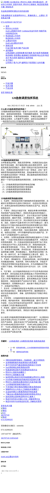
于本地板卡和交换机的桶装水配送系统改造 (23, 387)
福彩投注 (21, 58)
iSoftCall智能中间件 (13, 31)
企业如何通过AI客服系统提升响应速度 (21, 392)
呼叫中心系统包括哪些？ (16, 372)
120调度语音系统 (26, 341)
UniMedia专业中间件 (30, 31)
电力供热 (13, 58)
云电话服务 (10, 53)
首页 (7, 26)
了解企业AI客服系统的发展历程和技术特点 (23, 394)
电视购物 (44, 53)
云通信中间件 (11, 41)
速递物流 (25, 55)
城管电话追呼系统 (22, 352)
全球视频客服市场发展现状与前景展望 (21, 363)
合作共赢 (41, 63)
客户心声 (17, 63)
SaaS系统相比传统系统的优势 (18, 367)
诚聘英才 (25, 63)
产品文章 (25, 48)
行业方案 (9, 48)
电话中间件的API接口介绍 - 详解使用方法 (23, 399)
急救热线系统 (39, 341)
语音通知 (17, 55)
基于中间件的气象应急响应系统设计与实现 (23, 365)
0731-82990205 (7, 22)
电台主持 (41, 55)
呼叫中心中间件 (12, 29)
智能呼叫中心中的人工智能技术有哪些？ (22, 389)
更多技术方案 (6, 406)
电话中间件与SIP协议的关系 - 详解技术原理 (23, 401)
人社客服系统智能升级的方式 (18, 384)
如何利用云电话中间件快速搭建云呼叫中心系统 (25, 377)
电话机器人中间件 (13, 36)
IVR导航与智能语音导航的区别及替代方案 (23, 380)
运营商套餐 (20, 53)
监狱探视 (33, 55)
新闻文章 (9, 46)
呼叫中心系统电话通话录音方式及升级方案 (23, 382)
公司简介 (9, 63)
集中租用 (36, 53)
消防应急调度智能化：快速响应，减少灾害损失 (25, 360)
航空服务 (29, 53)
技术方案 (17, 48)
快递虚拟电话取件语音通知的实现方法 (21, 370)
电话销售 (9, 55)
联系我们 (33, 63)
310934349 (14, 438)
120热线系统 (14, 341)
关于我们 (9, 60)
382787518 (17, 22)
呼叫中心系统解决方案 (15, 375)
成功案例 (9, 50)
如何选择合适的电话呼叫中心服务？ (20, 397)
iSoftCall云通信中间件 (14, 43)
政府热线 (29, 58)
